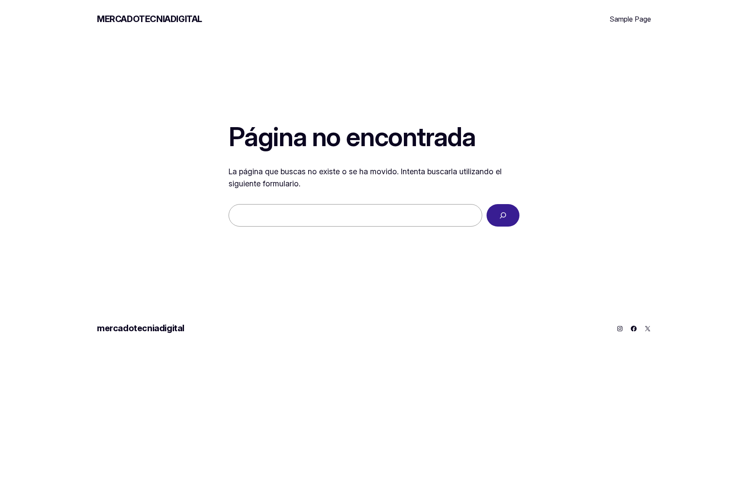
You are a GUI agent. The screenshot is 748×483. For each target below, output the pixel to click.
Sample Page (630, 19)
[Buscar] (503, 215)
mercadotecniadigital (149, 19)
